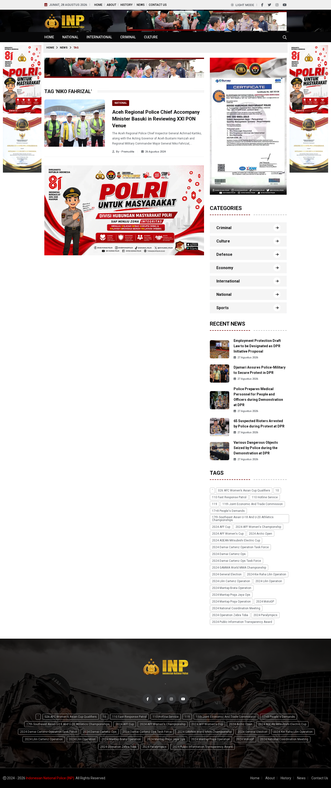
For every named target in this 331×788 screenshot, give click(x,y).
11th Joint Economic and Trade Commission (252, 504)
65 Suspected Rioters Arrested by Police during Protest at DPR (259, 423)
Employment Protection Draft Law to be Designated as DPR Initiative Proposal (257, 346)
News (141, 5)
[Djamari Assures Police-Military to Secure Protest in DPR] (219, 373)
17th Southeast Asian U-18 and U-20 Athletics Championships (243, 518)
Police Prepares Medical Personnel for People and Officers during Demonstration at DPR (258, 397)
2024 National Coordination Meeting (236, 608)
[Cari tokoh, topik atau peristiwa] (285, 37)
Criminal (128, 37)
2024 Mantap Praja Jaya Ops (231, 594)
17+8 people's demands (228, 511)
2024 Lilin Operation (268, 581)
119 (214, 504)
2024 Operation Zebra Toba (230, 615)
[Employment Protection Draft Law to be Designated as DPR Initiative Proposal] (219, 349)
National (70, 37)
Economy (224, 267)
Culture (151, 37)
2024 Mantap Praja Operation (231, 601)
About (111, 5)
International (99, 37)
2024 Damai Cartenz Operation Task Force (240, 547)
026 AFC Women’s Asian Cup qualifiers (244, 490)
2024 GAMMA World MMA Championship (239, 567)
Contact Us (158, 5)
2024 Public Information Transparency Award (242, 622)
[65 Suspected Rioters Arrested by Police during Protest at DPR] (219, 426)
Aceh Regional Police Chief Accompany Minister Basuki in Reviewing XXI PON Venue (156, 119)
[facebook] (262, 5)
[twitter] (269, 5)
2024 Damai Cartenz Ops (229, 554)
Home (98, 5)
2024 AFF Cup (221, 527)
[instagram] (277, 5)
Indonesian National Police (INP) (50, 778)
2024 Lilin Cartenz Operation (231, 581)
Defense (224, 254)
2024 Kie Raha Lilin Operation (266, 574)
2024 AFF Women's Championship (258, 527)
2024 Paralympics (265, 615)
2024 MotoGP (265, 601)
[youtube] (285, 5)
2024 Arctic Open (260, 533)
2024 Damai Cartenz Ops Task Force (236, 561)
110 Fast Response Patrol (229, 497)
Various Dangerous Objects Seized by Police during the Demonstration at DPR (256, 448)
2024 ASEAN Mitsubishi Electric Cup (236, 540)
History (126, 5)
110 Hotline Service (265, 497)
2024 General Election (227, 574)
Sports (222, 308)
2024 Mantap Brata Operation (231, 588)
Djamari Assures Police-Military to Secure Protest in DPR (259, 370)
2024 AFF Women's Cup (228, 533)
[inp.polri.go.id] (64, 20)
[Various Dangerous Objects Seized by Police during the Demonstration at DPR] (219, 451)
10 (277, 490)
